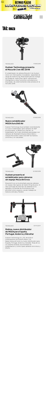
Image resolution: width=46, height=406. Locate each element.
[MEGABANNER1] (23, 5)
